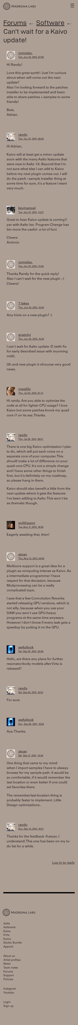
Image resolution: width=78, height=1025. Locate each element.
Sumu (7, 939)
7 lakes (23, 303)
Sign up (8, 1006)
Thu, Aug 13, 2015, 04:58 (31, 559)
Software (50, 22)
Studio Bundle (12, 943)
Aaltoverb (9, 927)
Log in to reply (63, 863)
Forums (15, 22)
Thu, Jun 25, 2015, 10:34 (31, 339)
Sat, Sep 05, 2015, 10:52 (30, 693)
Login (7, 1002)
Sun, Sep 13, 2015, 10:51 (31, 829)
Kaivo (7, 931)
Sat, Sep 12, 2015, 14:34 (30, 756)
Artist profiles (11, 960)
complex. (25, 53)
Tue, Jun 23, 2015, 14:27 (31, 212)
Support (8, 975)
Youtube (8, 993)
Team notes (10, 968)
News (6, 964)
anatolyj (24, 335)
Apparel (8, 947)
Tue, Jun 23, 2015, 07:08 (31, 57)
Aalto (6, 924)
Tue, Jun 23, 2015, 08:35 (31, 139)
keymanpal (27, 208)
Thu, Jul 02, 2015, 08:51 (30, 439)
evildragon (26, 523)
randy (22, 135)
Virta (6, 935)
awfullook (25, 647)
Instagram (9, 989)
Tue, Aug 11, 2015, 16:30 (30, 527)
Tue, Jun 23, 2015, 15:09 (31, 266)
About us (9, 956)
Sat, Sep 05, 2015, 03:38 (30, 651)
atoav (22, 554)
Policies (8, 979)
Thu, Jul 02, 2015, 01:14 (30, 393)
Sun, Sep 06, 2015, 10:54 (31, 724)
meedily (24, 389)
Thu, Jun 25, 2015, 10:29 (31, 308)
